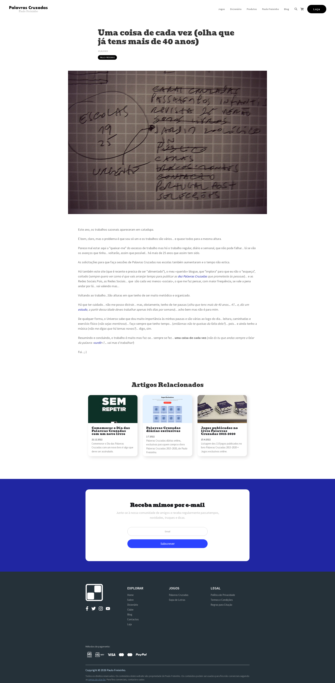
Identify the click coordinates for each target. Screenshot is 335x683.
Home (130, 595)
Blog (286, 9)
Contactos (133, 619)
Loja (129, 624)
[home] (28, 9)
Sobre (130, 599)
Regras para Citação (221, 604)
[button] (222, 9)
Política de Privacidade (223, 595)
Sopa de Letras (177, 599)
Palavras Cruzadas (178, 595)
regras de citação (97, 679)
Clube (130, 609)
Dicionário (235, 9)
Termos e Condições (222, 599)
